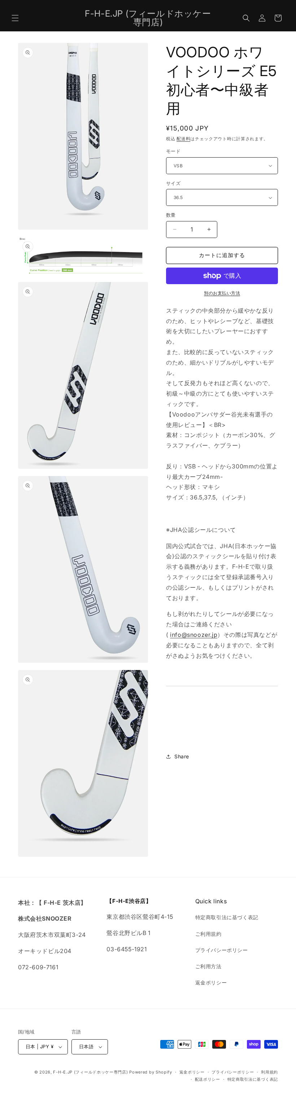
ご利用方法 (208, 966)
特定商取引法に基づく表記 (226, 917)
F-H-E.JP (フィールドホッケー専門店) (90, 1072)
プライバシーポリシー (221, 950)
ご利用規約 (208, 934)
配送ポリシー (207, 1079)
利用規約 (269, 1072)
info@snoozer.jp (193, 634)
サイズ (173, 183)
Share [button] (181, 756)
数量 (171, 215)
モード (173, 151)
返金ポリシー (211, 982)
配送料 (183, 138)
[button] (15, 18)
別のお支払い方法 (222, 293)
